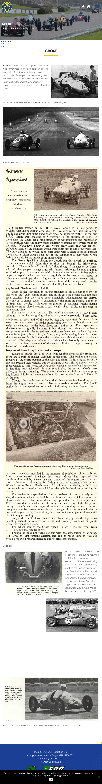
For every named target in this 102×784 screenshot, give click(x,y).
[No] (98, 777)
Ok (51, 780)
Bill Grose (7, 66)
